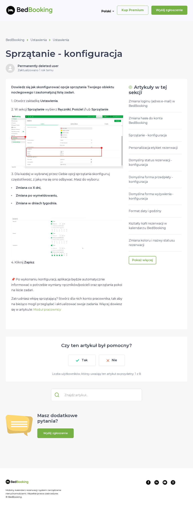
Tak (85, 360)
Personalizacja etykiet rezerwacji (153, 148)
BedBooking (15, 40)
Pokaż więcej (142, 260)
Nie (114, 360)
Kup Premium (133, 10)
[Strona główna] (23, 10)
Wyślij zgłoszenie (169, 10)
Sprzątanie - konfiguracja (148, 135)
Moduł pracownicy (47, 309)
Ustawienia (39, 40)
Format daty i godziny (145, 211)
